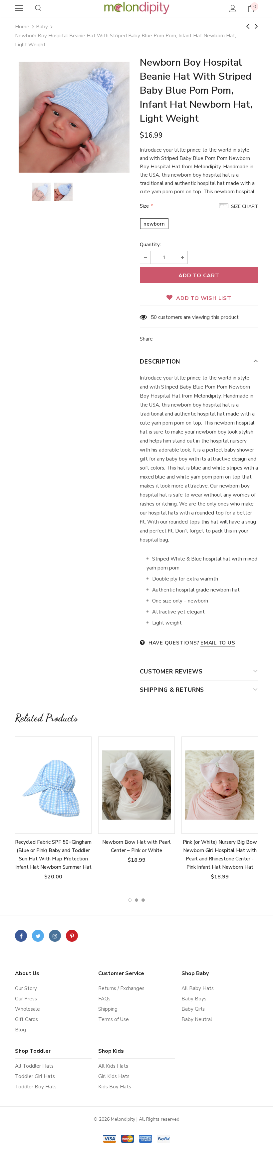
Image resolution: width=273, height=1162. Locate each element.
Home (22, 26)
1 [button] (130, 900)
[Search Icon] (38, 8)
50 (154, 317)
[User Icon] (232, 8)
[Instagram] (55, 936)
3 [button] (143, 900)
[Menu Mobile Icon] (19, 8)
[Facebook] (21, 936)
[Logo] (136, 8)
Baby (42, 26)
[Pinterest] (72, 936)
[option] (74, 117)
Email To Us (217, 642)
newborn (154, 224)
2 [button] (136, 900)
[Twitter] (38, 936)
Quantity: (150, 244)
